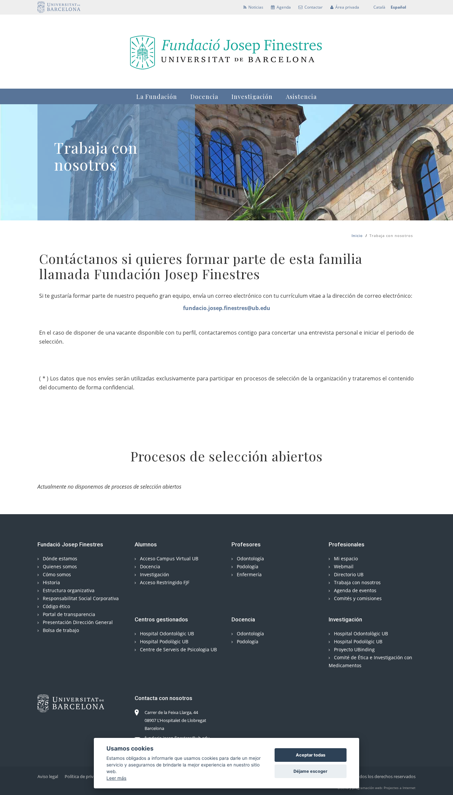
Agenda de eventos (354, 590)
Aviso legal (47, 776)
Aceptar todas (310, 755)
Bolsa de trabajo (60, 630)
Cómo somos (56, 574)
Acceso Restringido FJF (164, 582)
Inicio (357, 235)
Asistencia (301, 97)
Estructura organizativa (68, 590)
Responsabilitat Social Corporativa (80, 598)
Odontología (249, 558)
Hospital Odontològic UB (166, 633)
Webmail (343, 566)
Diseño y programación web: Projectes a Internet (377, 787)
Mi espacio (345, 558)
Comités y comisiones (357, 598)
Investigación (252, 97)
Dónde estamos (59, 558)
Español (398, 7)
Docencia (204, 97)
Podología (246, 566)
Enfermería (248, 574)
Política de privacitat (84, 776)
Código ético (55, 606)
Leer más (116, 777)
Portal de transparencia (68, 614)
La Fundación (156, 97)
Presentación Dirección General (77, 622)
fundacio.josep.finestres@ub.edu (226, 308)
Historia (50, 582)
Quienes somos (59, 566)
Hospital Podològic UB (163, 641)
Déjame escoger (310, 771)
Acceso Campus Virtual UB (168, 558)
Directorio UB (348, 574)
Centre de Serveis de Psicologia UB (178, 649)
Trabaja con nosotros (357, 582)
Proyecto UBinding (354, 649)
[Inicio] (226, 50)
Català (379, 7)
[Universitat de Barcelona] (58, 7)
